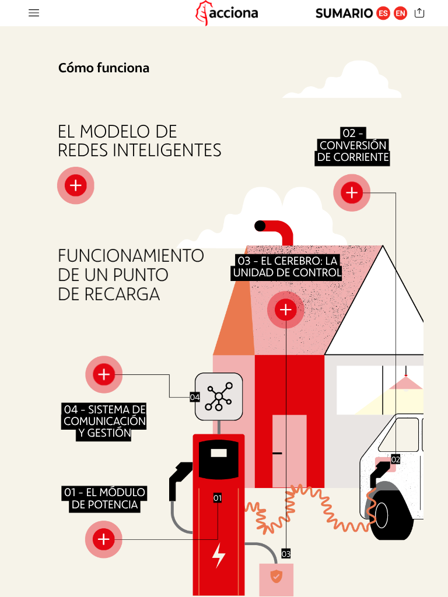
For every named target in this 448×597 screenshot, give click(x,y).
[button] (33, 13)
